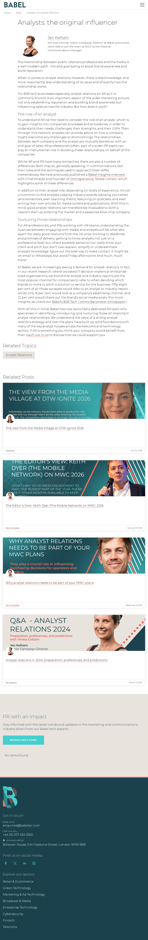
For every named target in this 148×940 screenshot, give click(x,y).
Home (7, 12)
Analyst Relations (19, 355)
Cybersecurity (13, 914)
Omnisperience (82, 179)
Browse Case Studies (23, 740)
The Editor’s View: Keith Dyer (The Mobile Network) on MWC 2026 (54, 505)
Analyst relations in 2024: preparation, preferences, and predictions (56, 660)
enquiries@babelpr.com (21, 825)
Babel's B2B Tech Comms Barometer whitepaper (88, 302)
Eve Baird (10, 450)
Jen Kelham (58, 37)
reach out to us (37, 335)
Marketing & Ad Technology (24, 894)
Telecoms (10, 927)
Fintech (9, 920)
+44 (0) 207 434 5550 (18, 834)
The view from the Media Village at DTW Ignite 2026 (45, 428)
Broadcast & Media (17, 901)
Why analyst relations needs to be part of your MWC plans (50, 583)
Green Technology (17, 888)
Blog (18, 12)
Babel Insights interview (106, 174)
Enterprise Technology (20, 907)
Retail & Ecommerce (18, 881)
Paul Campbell (12, 528)
